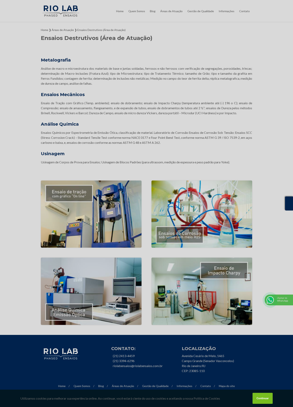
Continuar (263, 398)
